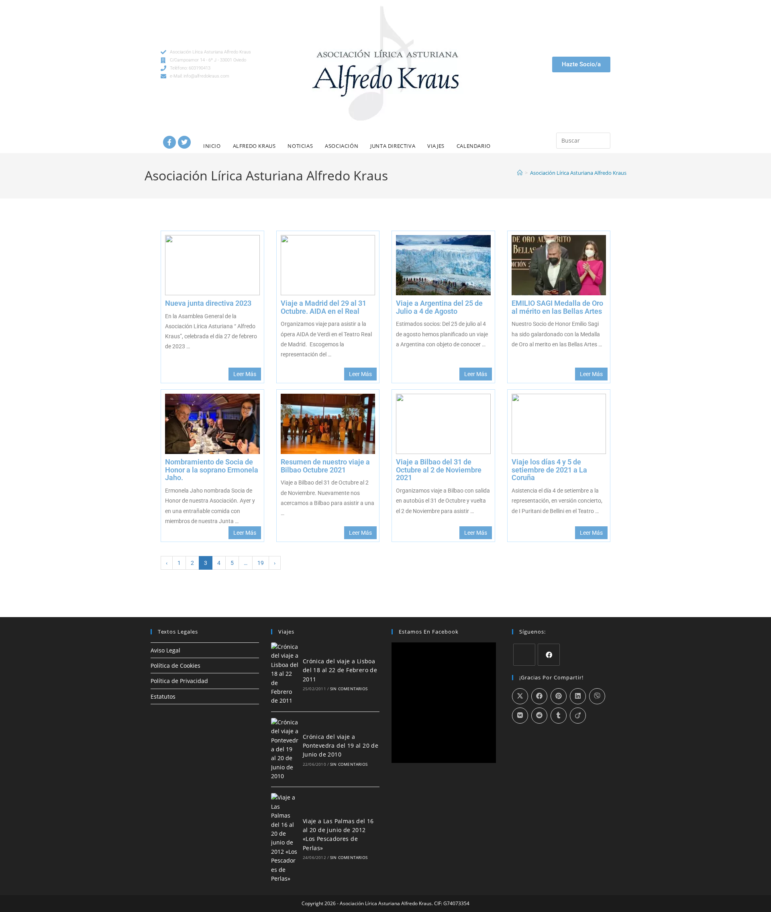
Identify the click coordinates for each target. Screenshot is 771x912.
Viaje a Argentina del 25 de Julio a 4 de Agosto (439, 307)
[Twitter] (184, 142)
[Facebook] (169, 142)
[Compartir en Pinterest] (559, 696)
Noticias (300, 145)
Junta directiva (392, 145)
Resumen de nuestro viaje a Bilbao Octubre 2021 (325, 466)
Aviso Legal (165, 650)
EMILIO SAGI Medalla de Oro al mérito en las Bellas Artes (557, 307)
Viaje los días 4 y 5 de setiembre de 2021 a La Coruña (549, 470)
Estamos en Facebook (429, 631)
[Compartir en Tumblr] (559, 716)
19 (260, 563)
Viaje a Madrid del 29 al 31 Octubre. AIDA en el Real (323, 307)
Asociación (341, 145)
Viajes (436, 145)
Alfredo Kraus (254, 145)
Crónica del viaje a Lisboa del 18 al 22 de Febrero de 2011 (340, 670)
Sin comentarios (348, 688)
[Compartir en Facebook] (539, 696)
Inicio (212, 145)
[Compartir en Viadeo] (578, 716)
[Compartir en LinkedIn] (578, 696)
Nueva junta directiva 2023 (208, 303)
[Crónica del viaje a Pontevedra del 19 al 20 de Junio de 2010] (284, 749)
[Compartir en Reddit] (539, 716)
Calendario (474, 145)
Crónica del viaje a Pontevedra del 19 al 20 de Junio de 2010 (340, 746)
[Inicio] (519, 172)
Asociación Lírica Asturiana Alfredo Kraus (578, 172)
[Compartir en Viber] (597, 696)
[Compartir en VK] (520, 716)
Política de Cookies (175, 665)
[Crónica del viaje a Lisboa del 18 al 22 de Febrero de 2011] (284, 673)
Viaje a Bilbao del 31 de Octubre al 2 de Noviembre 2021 (438, 470)
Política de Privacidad (179, 681)
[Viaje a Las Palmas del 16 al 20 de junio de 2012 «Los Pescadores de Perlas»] (284, 838)
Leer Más (244, 374)
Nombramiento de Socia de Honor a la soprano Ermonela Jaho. (211, 470)
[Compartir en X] (520, 696)
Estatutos (163, 696)
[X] (524, 655)
